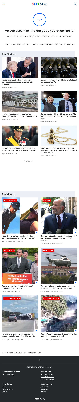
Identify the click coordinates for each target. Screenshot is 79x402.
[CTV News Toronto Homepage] (39, 4)
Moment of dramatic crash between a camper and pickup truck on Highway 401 (18, 335)
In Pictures (26, 44)
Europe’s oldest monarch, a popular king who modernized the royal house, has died (19, 149)
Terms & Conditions (47, 377)
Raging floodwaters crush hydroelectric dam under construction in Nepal (59, 335)
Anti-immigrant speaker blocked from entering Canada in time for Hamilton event (19, 115)
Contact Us (18, 353)
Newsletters (32, 353)
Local (6, 44)
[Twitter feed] (39, 360)
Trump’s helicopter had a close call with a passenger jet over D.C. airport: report (58, 287)
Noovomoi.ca (45, 389)
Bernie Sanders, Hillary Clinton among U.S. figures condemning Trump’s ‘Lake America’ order (59, 116)
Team (39, 353)
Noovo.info (44, 387)
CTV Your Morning (38, 44)
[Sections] (4, 4)
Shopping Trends (51, 44)
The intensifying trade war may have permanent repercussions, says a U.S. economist (17, 82)
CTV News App (7, 353)
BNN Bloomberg (7, 389)
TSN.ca (5, 391)
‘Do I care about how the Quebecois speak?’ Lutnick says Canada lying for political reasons (59, 238)
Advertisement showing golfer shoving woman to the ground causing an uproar (18, 237)
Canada (12, 44)
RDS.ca (43, 391)
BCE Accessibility (8, 374)
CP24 (4, 387)
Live (72, 44)
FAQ (25, 353)
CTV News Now (64, 44)
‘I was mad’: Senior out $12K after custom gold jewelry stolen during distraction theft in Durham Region (59, 150)
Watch (19, 44)
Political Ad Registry (47, 379)
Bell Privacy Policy (47, 374)
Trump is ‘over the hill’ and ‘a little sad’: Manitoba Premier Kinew (17, 287)
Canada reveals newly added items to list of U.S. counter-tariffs (59, 81)
